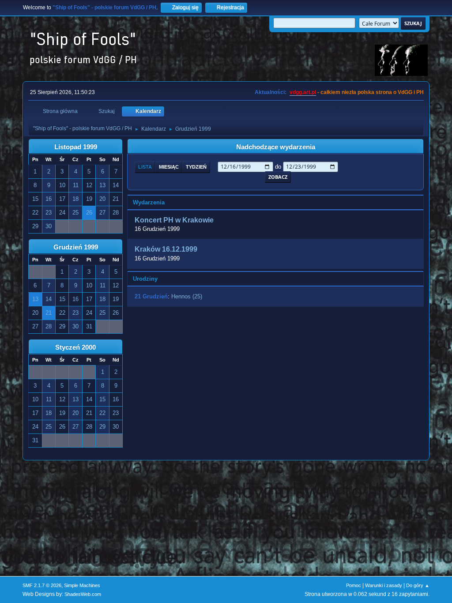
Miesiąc (169, 167)
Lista (145, 167)
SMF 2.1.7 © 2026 (42, 585)
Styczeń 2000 (75, 347)
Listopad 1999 (75, 147)
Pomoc (353, 585)
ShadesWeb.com (82, 594)
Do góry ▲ (417, 585)
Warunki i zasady (383, 585)
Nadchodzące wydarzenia (275, 147)
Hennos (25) (186, 296)
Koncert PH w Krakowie (174, 220)
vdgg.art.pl (303, 92)
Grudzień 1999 (75, 247)
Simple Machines (82, 585)
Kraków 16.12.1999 (166, 249)
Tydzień (196, 167)
